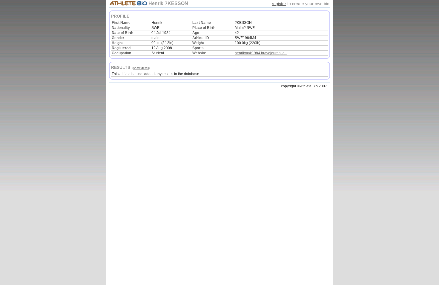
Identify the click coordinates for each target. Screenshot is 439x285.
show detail (141, 67)
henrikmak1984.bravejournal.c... (261, 53)
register (279, 3)
